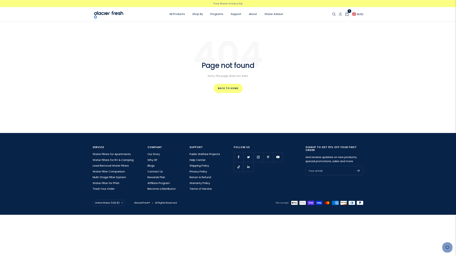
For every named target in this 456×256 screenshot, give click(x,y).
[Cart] (347, 14)
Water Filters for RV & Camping (113, 160)
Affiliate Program (158, 183)
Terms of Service (201, 189)
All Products (177, 14)
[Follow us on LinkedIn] (248, 167)
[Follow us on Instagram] (258, 157)
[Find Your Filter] (334, 14)
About (253, 14)
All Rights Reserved (166, 202)
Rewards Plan (156, 177)
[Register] (358, 170)
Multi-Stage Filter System (109, 177)
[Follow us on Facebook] (238, 157)
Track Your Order (104, 189)
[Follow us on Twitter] (248, 157)
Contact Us (155, 171)
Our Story (153, 154)
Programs (216, 14)
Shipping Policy (199, 165)
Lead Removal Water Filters (111, 165)
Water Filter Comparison (109, 171)
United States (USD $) (107, 202)
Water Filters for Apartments (112, 154)
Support (236, 14)
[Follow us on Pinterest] (268, 157)
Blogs (151, 165)
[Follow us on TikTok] (238, 167)
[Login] (340, 14)
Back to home (228, 88)
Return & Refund (200, 177)
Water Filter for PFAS (106, 183)
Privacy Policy (198, 171)
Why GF (152, 160)
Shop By (197, 14)
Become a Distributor (161, 189)
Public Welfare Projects (205, 154)
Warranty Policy (200, 183)
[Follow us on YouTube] (278, 157)
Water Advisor (274, 14)
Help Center (198, 160)
